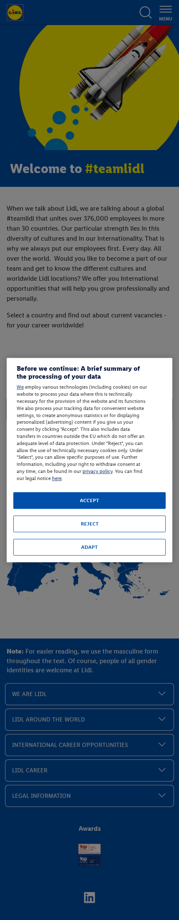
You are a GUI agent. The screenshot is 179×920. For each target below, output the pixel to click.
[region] (89, 460)
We (20, 387)
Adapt (89, 547)
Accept (89, 500)
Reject (90, 524)
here (57, 478)
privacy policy (97, 471)
